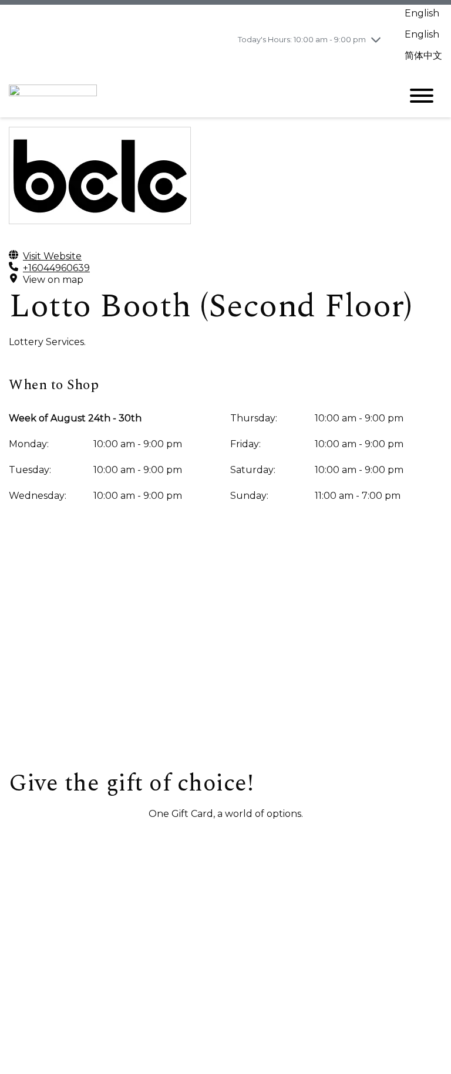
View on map (53, 279)
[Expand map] (225, 652)
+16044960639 (56, 267)
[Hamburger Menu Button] (421, 96)
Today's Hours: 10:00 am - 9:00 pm (302, 39)
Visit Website (52, 256)
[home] (196, 96)
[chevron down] (376, 39)
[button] (71, 841)
